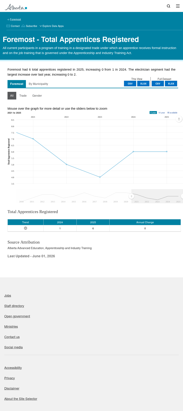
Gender (37, 95)
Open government (17, 316)
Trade (23, 95)
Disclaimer (11, 388)
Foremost (15, 19)
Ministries (11, 326)
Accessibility (13, 367)
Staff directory (14, 305)
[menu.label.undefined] (179, 119)
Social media (13, 347)
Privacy (9, 378)
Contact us (12, 336)
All (12, 95)
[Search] (168, 6)
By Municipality (38, 84)
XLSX (171, 83)
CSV (157, 83)
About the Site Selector (20, 398)
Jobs (7, 295)
